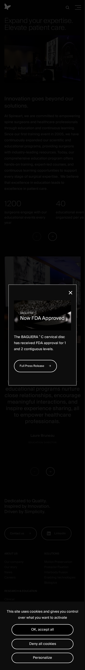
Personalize (42, 658)
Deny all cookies (42, 644)
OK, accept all (42, 630)
